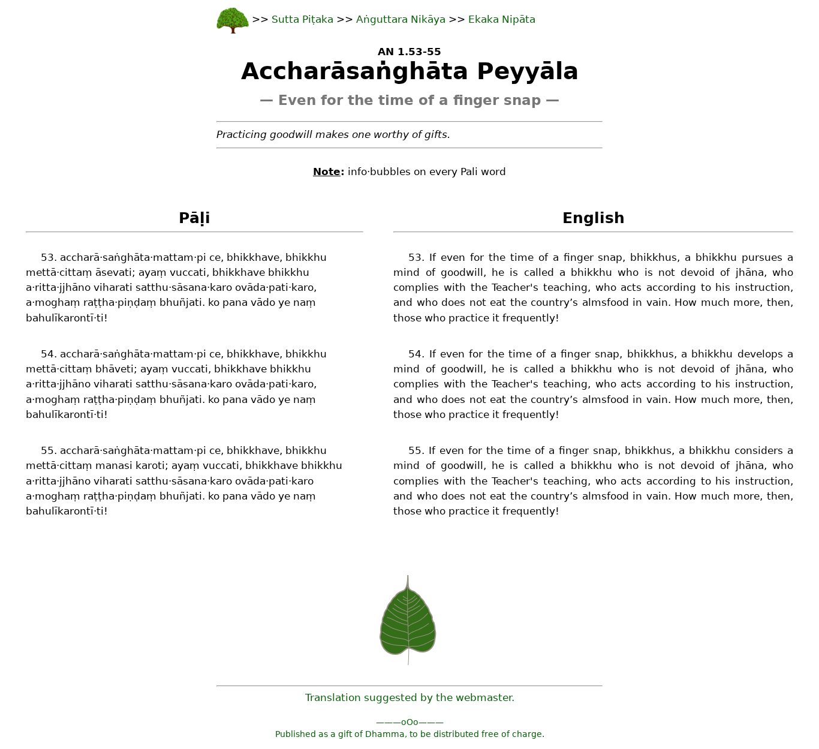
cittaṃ (75, 272)
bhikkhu (306, 257)
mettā (41, 272)
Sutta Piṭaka (304, 19)
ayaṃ (152, 272)
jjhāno (75, 287)
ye (284, 302)
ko (213, 302)
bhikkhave (253, 257)
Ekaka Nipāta (501, 19)
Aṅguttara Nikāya (400, 19)
